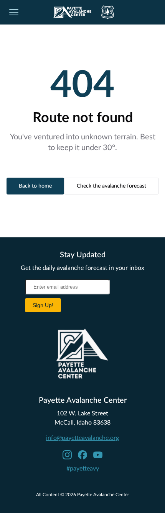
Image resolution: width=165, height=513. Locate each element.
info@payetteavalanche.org (82, 438)
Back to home (35, 186)
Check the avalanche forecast (111, 186)
